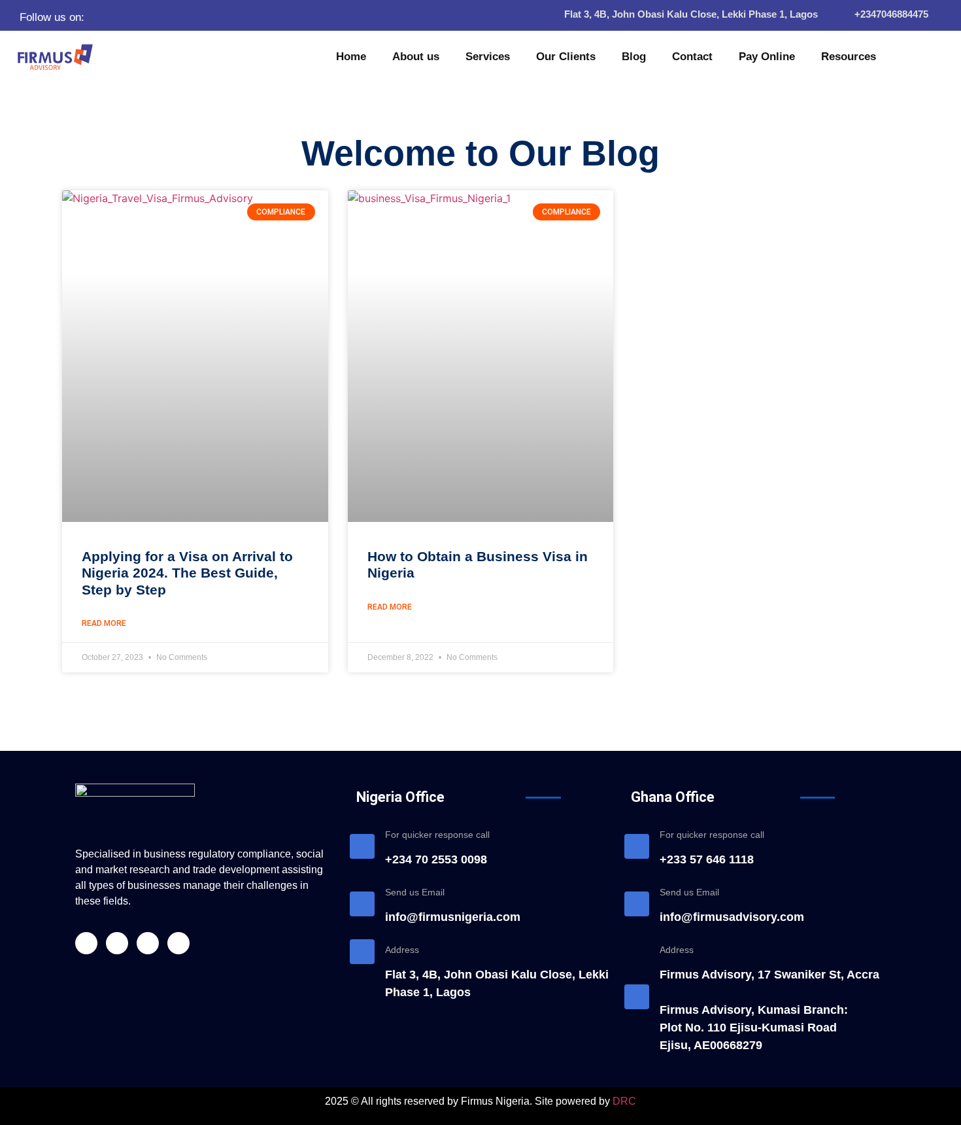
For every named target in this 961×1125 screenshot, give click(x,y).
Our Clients (566, 56)
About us (415, 56)
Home (351, 56)
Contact (692, 56)
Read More (104, 623)
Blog (634, 56)
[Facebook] (110, 17)
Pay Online (767, 56)
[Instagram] (179, 17)
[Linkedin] (156, 17)
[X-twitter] (133, 17)
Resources (848, 56)
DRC (624, 1101)
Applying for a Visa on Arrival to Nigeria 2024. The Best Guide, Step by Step (187, 573)
